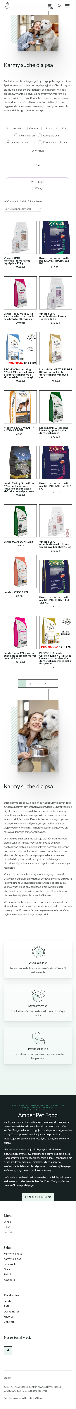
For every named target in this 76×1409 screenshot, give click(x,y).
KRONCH (9, 1316)
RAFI (6, 1306)
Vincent (33, 128)
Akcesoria (9, 1279)
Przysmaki (10, 1264)
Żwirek (8, 1274)
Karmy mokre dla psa (55, 142)
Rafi (63, 128)
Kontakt (8, 1232)
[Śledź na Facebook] (8, 1350)
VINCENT (9, 1322)
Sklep (7, 1227)
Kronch (16, 128)
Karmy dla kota (13, 1253)
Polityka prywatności (14, 1398)
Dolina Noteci (27, 135)
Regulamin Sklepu (34, 1398)
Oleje (7, 1269)
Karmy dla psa (51, 135)
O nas (7, 1221)
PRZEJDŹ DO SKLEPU (38, 1197)
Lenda (49, 128)
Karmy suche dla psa (23, 142)
